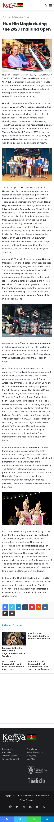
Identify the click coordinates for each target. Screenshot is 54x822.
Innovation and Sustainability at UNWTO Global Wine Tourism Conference (38, 665)
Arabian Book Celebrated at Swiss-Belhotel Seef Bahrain (39, 636)
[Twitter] (12, 607)
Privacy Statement (10, 759)
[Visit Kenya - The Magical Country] (13, 5)
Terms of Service (9, 755)
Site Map (31, 759)
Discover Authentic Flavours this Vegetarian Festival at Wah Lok (13, 652)
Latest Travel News (20, 17)
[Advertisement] (23, 702)
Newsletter (32, 749)
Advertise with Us (35, 752)
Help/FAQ (31, 755)
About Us (6, 752)
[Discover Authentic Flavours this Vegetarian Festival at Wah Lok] (14, 638)
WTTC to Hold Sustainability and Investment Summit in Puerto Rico (13, 665)
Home (7, 17)
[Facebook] (5, 607)
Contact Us (7, 749)
